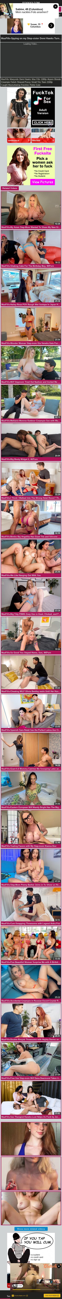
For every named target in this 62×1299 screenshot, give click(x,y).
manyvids (14, 79)
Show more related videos (31, 1229)
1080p (44, 79)
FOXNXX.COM (31, 3)
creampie (5, 82)
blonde (57, 79)
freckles (25, 85)
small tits (36, 82)
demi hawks (25, 79)
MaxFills (5, 79)
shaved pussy (24, 82)
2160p (49, 82)
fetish (13, 82)
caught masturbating (10, 85)
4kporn (50, 79)
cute (38, 85)
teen (44, 82)
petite (32, 85)
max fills (36, 79)
